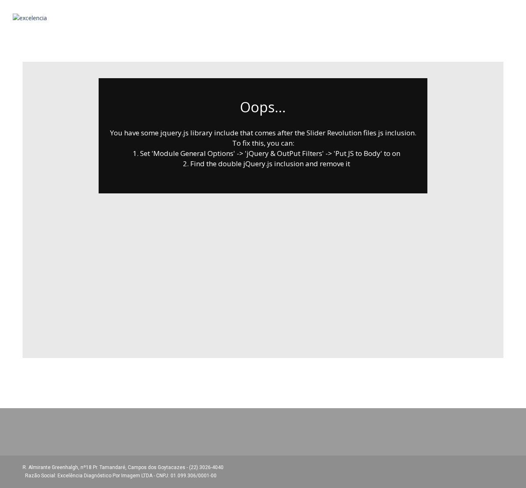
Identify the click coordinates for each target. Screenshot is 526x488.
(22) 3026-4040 (207, 467)
